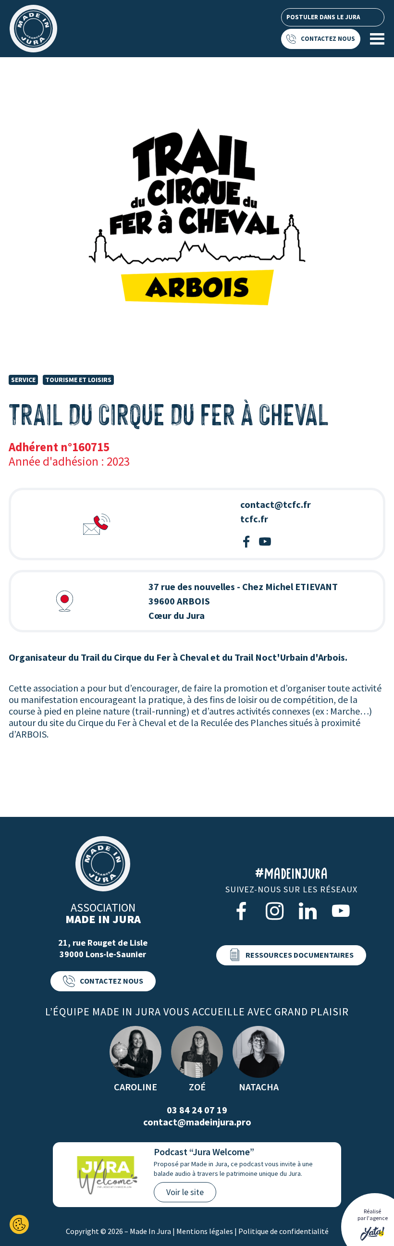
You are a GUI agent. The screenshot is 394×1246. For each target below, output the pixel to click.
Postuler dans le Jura (323, 17)
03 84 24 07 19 (197, 1110)
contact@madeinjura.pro (197, 1122)
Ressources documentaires (300, 955)
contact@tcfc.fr (275, 504)
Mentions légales (204, 1231)
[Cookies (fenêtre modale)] (19, 1224)
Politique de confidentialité (283, 1231)
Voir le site (185, 1191)
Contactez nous (328, 39)
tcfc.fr (254, 519)
